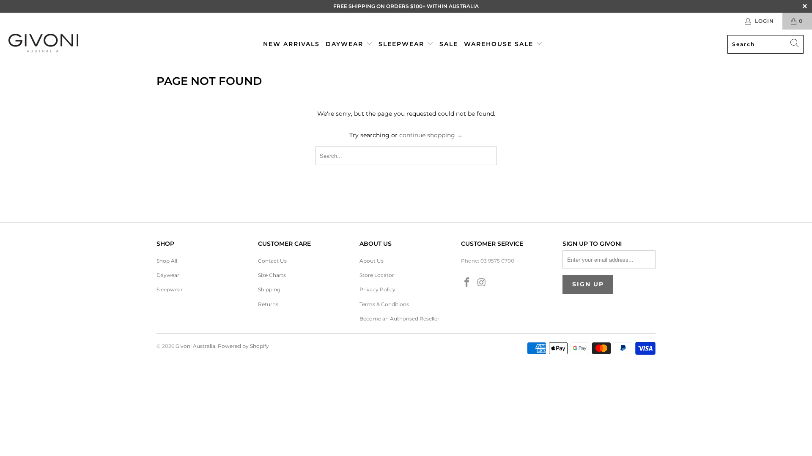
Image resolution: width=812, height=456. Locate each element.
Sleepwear (403, 44)
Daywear (346, 44)
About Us (371, 261)
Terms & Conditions (384, 304)
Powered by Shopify (243, 346)
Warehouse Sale (500, 44)
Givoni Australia (195, 346)
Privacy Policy (377, 289)
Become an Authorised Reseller (399, 318)
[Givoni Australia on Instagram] (482, 282)
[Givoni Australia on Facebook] (467, 282)
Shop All (166, 261)
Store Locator (376, 275)
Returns (268, 304)
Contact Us (272, 261)
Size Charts (272, 275)
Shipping (269, 289)
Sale (448, 44)
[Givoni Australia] (43, 44)
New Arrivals (291, 44)
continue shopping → (431, 135)
